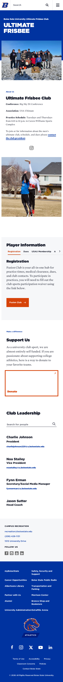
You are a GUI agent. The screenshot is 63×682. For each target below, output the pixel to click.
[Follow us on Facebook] (6, 553)
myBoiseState (12, 571)
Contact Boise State (31, 669)
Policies (42, 664)
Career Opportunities (16, 580)
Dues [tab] (26, 251)
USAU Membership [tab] (41, 251)
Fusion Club (15, 302)
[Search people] (54, 424)
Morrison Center (40, 595)
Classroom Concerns (26, 664)
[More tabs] (59, 252)
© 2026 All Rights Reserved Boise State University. (31, 675)
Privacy (47, 659)
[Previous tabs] (4, 252)
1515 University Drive (15, 541)
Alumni (8, 601)
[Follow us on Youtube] (17, 553)
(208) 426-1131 (12, 536)
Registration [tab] (14, 251)
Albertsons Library (14, 586)
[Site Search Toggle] (47, 5)
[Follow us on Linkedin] (22, 553)
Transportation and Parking (41, 587)
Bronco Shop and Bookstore (40, 602)
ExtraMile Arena (40, 610)
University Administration (18, 610)
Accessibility (34, 659)
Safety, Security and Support (42, 572)
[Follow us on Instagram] (11, 553)
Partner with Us (13, 595)
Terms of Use (18, 659)
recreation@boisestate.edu (18, 531)
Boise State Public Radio (44, 580)
